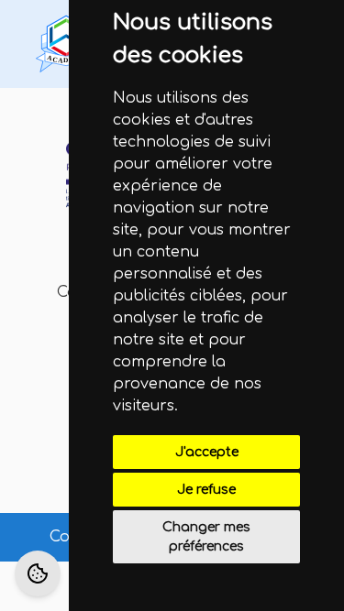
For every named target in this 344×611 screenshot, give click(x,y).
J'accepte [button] (207, 452)
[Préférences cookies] (38, 573)
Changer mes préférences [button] (206, 536)
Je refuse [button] (206, 489)
